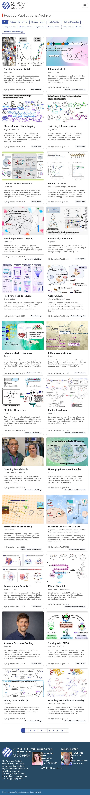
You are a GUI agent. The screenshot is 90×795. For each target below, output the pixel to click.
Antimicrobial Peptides (18, 22)
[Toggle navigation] (85, 5)
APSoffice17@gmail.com (52, 768)
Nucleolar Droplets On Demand (64, 526)
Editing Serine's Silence (59, 352)
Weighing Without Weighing (18, 238)
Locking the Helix (57, 183)
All (5, 22)
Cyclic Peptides (53, 22)
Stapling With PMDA (58, 643)
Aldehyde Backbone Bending (18, 643)
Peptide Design (53, 27)
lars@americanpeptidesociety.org (79, 761)
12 (67, 730)
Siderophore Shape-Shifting (18, 526)
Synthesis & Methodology (13, 32)
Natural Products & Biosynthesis (31, 27)
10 (57, 730)
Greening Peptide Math (16, 469)
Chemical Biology (37, 22)
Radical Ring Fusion (58, 410)
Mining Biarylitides (57, 586)
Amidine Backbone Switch (17, 69)
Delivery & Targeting (71, 22)
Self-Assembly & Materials (72, 27)
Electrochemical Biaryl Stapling (19, 126)
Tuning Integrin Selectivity (17, 586)
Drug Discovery (9, 27)
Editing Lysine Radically (16, 700)
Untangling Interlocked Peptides (64, 469)
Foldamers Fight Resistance (18, 352)
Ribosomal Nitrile (57, 69)
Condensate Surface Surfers (18, 183)
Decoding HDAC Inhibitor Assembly (66, 700)
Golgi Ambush (55, 295)
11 (62, 730)
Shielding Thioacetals (15, 410)
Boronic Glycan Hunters (60, 238)
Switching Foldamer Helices (62, 126)
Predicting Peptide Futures (17, 295)
